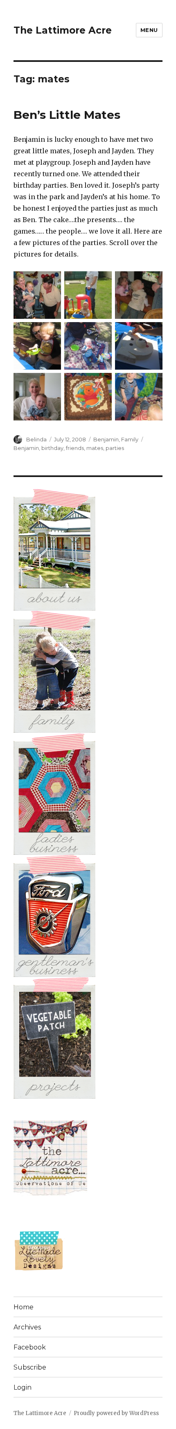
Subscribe (30, 1367)
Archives (27, 1327)
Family (129, 439)
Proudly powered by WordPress (116, 1413)
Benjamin (106, 439)
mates (94, 448)
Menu (149, 30)
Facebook (30, 1347)
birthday (52, 448)
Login (23, 1387)
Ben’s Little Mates (67, 115)
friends (75, 448)
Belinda (36, 439)
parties (115, 448)
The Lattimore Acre (63, 30)
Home (24, 1307)
